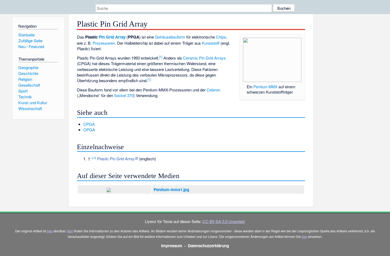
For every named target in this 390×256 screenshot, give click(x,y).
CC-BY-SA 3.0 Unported (223, 221)
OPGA (89, 129)
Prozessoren (104, 43)
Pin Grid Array (112, 37)
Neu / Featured (31, 46)
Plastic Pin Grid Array (116, 158)
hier (50, 231)
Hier (70, 231)
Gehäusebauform (170, 37)
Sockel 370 (123, 95)
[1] (160, 56)
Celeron (213, 90)
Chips (221, 37)
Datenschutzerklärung (208, 246)
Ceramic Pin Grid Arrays (204, 58)
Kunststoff (210, 43)
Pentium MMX (265, 86)
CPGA (89, 124)
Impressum (171, 246)
